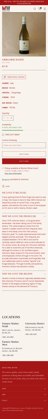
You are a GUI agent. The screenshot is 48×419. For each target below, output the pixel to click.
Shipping (6, 179)
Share (7, 186)
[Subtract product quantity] (4, 118)
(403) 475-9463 (8, 337)
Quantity (5, 113)
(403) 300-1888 (8, 355)
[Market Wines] (6, 9)
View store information (13, 173)
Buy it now (24, 161)
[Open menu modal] (44, 8)
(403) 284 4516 (31, 334)
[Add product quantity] (11, 118)
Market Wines (19, 408)
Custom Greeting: (9, 140)
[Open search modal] (34, 8)
